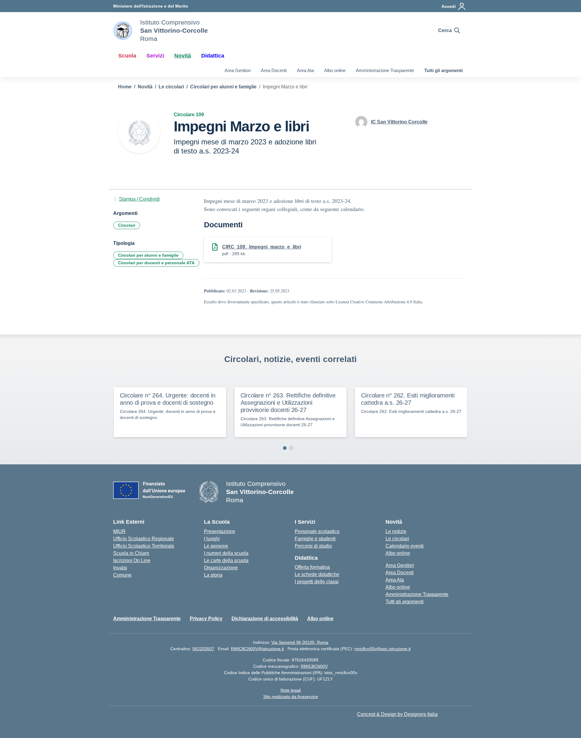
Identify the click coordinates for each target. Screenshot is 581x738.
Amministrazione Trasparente (385, 70)
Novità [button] (182, 56)
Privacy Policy (206, 618)
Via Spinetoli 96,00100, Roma (299, 642)
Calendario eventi (405, 546)
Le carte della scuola (226, 560)
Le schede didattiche (317, 574)
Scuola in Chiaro (131, 553)
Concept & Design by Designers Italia (397, 714)
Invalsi (120, 567)
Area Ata (305, 70)
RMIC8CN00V (314, 666)
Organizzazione (221, 567)
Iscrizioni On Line (131, 560)
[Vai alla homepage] (123, 30)
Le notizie (396, 531)
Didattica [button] (212, 56)
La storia (213, 575)
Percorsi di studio (313, 546)
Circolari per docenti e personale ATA (156, 262)
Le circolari (397, 538)
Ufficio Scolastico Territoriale (143, 546)
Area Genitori (238, 70)
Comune (122, 575)
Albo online (335, 70)
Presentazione (219, 531)
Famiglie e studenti (315, 538)
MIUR (119, 531)
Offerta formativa (312, 567)
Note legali (291, 690)
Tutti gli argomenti (443, 70)
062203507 (203, 648)
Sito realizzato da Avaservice (290, 696)
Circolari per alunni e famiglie (148, 255)
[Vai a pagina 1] (285, 448)
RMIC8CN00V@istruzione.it (257, 648)
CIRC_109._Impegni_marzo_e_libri (261, 246)
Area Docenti (274, 70)
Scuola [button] (127, 56)
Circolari (126, 225)
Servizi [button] (155, 56)
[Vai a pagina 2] (291, 448)
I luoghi (212, 538)
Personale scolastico (317, 531)
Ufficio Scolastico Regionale (143, 538)
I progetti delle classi (317, 581)
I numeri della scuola (226, 553)
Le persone (216, 546)
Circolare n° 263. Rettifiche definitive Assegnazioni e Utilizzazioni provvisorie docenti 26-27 (288, 402)
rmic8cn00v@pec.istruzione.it (382, 648)
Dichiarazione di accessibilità (264, 618)
